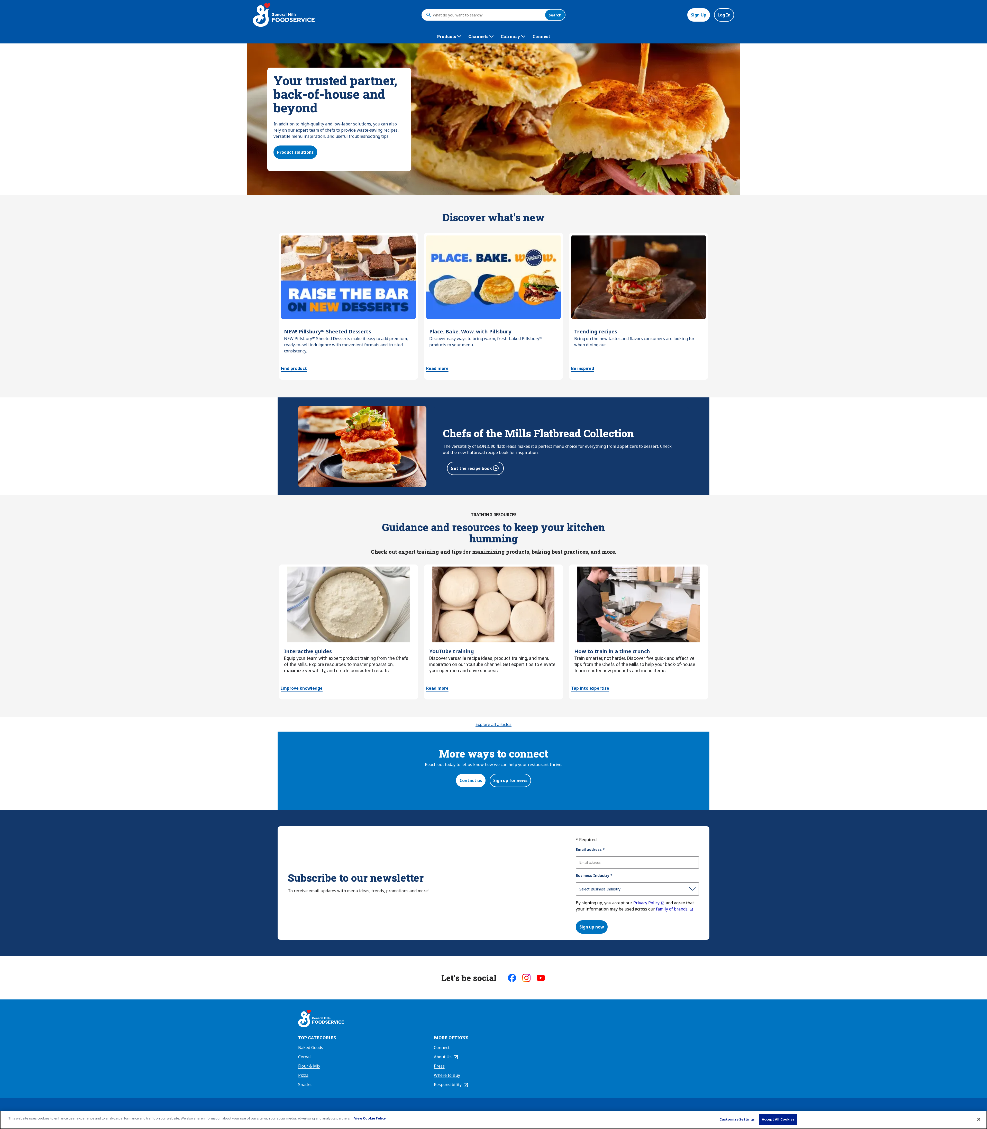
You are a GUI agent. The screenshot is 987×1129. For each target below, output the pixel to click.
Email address (590, 849)
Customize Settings (737, 1119)
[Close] (978, 1119)
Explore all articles (493, 724)
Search (555, 15)
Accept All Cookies (778, 1119)
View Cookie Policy (370, 1118)
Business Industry (594, 875)
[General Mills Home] (321, 1019)
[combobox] (487, 15)
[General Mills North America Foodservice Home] (284, 15)
